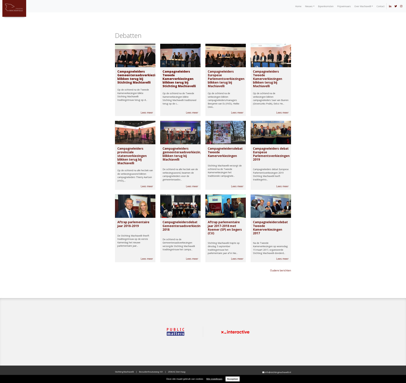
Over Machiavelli (362, 6)
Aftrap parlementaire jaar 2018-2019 (133, 224)
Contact (381, 6)
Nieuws (309, 6)
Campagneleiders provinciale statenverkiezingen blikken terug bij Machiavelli (132, 155)
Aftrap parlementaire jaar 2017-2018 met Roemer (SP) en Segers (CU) (225, 227)
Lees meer (147, 112)
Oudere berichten (280, 270)
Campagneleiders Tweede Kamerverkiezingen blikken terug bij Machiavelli (267, 78)
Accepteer (232, 379)
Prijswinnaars (344, 6)
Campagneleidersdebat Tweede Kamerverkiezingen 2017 (270, 227)
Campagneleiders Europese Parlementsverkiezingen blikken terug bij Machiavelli (226, 78)
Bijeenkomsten (326, 6)
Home (298, 6)
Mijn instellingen (214, 379)
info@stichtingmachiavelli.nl (277, 372)
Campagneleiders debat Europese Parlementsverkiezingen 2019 (271, 154)
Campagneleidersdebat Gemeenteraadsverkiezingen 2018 (184, 225)
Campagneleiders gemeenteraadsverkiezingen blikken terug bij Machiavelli (184, 154)
